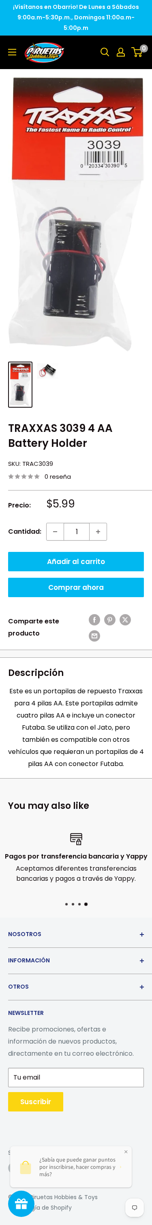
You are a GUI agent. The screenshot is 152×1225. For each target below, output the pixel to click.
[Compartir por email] (94, 635)
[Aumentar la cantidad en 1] (98, 531)
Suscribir (35, 1102)
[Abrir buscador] (105, 52)
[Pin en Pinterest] (110, 619)
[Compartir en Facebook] (94, 619)
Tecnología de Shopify (40, 1208)
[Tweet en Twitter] (125, 619)
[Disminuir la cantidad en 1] (55, 531)
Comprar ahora (76, 587)
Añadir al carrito (76, 561)
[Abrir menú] (12, 52)
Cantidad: (24, 531)
